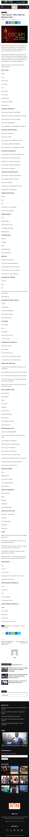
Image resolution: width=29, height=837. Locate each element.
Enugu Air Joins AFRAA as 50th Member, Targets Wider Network (13, 712)
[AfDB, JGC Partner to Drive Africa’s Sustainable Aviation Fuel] (4, 682)
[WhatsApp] (13, 22)
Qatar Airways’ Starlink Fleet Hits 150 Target (11, 716)
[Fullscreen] (26, 745)
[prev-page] (2, 687)
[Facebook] (7, 22)
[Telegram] (10, 22)
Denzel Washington (16, 625)
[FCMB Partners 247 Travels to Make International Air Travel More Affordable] (4, 669)
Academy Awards (8, 625)
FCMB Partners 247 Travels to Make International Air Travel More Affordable (18, 669)
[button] (2, 7)
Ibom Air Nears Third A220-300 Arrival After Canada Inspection (12, 720)
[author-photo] (14, 655)
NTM (3, 19)
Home (2, 10)
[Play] (3, 745)
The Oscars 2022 (5, 627)
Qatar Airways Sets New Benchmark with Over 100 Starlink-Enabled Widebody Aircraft (18, 676)
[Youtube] (21, 830)
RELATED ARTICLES (6, 664)
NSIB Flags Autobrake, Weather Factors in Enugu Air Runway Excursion (14, 708)
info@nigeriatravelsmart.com (17, 821)
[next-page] (4, 687)
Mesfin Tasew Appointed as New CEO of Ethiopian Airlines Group (7, 643)
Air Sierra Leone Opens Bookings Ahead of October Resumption (12, 724)
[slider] (13, 745)
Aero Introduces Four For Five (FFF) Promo (22, 642)
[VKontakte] (18, 830)
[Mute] (23, 745)
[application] (14, 739)
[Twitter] (19, 22)
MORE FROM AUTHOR (17, 664)
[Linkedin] (16, 22)
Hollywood (23, 625)
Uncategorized (7, 10)
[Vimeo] (14, 830)
